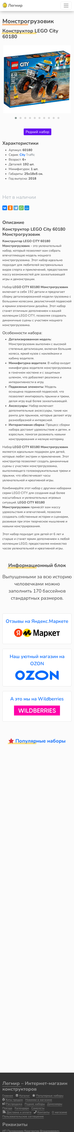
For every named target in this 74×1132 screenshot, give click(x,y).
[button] (15, 118)
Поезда (7, 1108)
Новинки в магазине (38, 1100)
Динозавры (54, 1104)
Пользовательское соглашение (23, 1116)
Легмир (11, 1083)
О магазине (59, 1112)
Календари (22, 1108)
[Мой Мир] (26, 207)
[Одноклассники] (10, 207)
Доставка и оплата (19, 1112)
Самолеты (37, 1108)
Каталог (24, 1096)
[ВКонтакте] (4, 207)
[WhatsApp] (21, 207)
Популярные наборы (49, 1096)
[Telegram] (15, 207)
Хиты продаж (14, 1100)
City (23, 155)
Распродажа (14, 1104)
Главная (7, 1096)
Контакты (43, 1112)
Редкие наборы (35, 1104)
